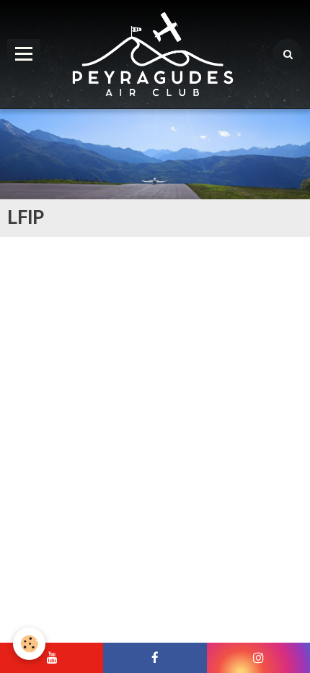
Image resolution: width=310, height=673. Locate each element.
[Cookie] (29, 644)
